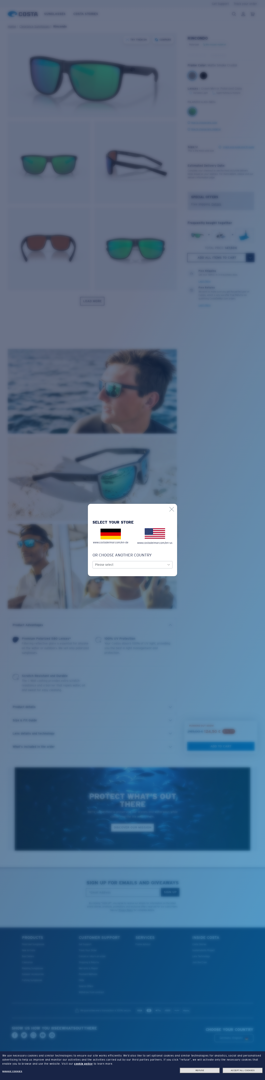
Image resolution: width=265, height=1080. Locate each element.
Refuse (200, 1070)
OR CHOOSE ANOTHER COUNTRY (122, 555)
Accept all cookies (243, 1070)
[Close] (171, 509)
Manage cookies (12, 1071)
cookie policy (83, 1063)
